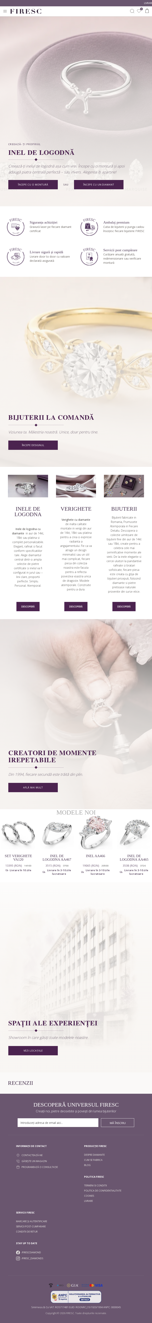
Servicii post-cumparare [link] (31, 1226)
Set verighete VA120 (18, 857)
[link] (139, 11)
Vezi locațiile (33, 1050)
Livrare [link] (88, 1201)
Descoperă (28, 606)
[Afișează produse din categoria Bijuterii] (124, 486)
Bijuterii (124, 509)
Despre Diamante (94, 1154)
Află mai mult (33, 787)
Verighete (76, 509)
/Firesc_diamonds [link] (32, 1258)
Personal (20, 585)
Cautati (132, 11)
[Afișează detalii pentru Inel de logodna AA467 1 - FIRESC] (57, 832)
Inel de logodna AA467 (57, 857)
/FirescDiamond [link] (31, 1252)
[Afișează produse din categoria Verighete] (76, 486)
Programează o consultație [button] (40, 1167)
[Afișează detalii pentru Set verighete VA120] (18, 832)
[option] (57, 849)
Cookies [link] (89, 1195)
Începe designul (33, 445)
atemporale (68, 585)
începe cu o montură (33, 184)
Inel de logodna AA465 (134, 857)
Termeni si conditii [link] (95, 1185)
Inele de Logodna (28, 511)
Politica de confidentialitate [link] (102, 1190)
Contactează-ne (32, 1155)
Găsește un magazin (34, 1161)
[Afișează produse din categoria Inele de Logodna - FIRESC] (28, 486)
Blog (87, 1165)
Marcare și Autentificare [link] (31, 1221)
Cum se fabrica (93, 1160)
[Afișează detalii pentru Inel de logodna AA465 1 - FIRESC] (134, 832)
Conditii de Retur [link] (27, 1231)
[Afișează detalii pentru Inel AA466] (95, 832)
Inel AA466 (95, 856)
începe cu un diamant (98, 184)
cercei (110, 561)
